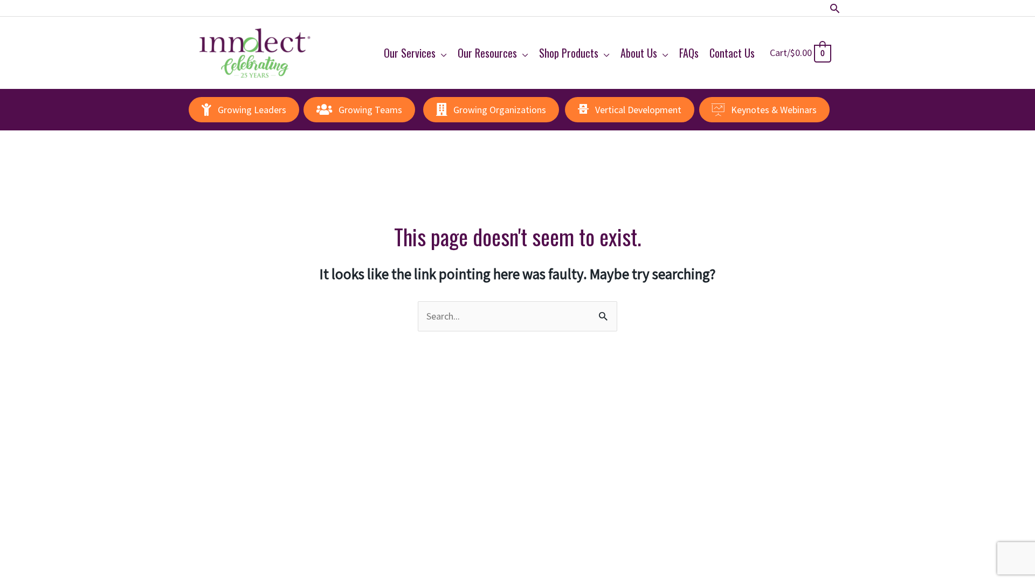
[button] (835, 8)
